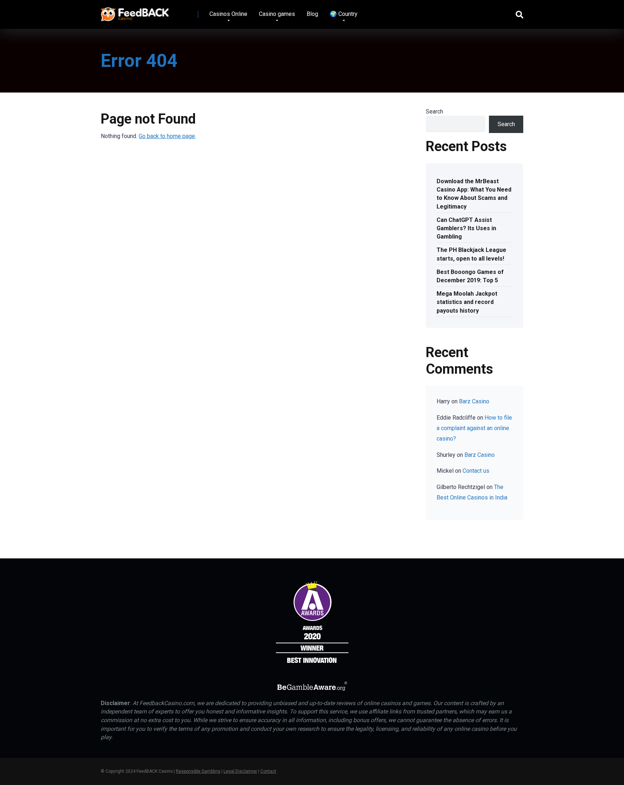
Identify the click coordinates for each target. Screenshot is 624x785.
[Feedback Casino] (135, 12)
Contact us (476, 470)
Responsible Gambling (198, 771)
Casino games (277, 13)
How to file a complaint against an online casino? (474, 428)
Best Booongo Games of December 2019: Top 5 (470, 276)
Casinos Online (228, 13)
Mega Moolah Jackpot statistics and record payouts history (467, 302)
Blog (312, 13)
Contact (268, 771)
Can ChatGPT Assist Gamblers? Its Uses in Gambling (466, 228)
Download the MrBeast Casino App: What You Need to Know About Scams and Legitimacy (474, 194)
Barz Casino (474, 401)
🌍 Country (344, 13)
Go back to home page (167, 136)
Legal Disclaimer (240, 771)
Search (434, 111)
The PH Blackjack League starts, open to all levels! (471, 254)
